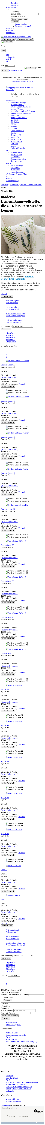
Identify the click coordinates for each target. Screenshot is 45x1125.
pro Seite (4, 346)
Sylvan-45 (5, 725)
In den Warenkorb (8, 386)
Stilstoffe (14, 126)
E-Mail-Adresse (7, 1010)
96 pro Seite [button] (10, 340)
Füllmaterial (15, 168)
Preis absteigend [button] (12, 303)
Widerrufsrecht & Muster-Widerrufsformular (22, 1082)
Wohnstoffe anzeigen (19, 102)
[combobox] (7, 296)
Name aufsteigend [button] (12, 307)
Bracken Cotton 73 (8, 473)
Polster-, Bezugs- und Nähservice (18, 1089)
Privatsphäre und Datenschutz (17, 1084)
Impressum (15, 5)
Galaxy (13, 146)
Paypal (8, 1037)
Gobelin (14, 128)
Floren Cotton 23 (7, 545)
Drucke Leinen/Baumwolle (21, 107)
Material (9, 59)
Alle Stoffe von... (17, 105)
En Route (14, 144)
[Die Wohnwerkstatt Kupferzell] (16, 37)
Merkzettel (10, 28)
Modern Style (16, 139)
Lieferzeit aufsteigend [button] (14, 320)
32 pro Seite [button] (10, 335)
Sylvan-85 (5, 834)
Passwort (14, 16)
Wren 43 (4, 899)
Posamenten (15, 170)
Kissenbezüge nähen (18, 159)
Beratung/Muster (22, 174)
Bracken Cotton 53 (8, 437)
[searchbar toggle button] (7, 42)
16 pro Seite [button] (10, 333)
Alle (7, 55)
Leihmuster (10, 1091)
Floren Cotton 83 (7, 653)
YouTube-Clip (11, 1039)
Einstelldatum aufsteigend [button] (15, 314)
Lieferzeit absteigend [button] (13, 322)
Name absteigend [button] (12, 309)
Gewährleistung (12, 1078)
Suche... (39, 68)
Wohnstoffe (10, 57)
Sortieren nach (6, 326)
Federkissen (15, 157)
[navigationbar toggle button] (8, 39)
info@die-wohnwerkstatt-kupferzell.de (22, 81)
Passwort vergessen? (23, 26)
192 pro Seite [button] (11, 342)
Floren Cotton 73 (7, 617)
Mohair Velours (16, 115)
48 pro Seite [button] (10, 337)
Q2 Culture (15, 122)
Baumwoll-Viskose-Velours (21, 113)
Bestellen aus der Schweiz (16, 1035)
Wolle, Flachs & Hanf (19, 118)
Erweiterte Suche (15, 70)
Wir (7, 174)
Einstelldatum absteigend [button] (15, 316)
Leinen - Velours (17, 109)
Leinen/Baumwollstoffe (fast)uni (23, 111)
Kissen (8, 61)
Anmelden (7, 1000)
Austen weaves (16, 142)
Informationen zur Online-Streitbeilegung (21, 1041)
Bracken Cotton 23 (8, 365)
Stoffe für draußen (17, 131)
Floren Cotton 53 (7, 581)
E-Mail (13, 14)
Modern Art (15, 137)
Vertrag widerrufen (13, 1099)
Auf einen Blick (12, 1033)
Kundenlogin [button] (11, 7)
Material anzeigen (17, 165)
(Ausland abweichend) (9, 377)
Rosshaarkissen (16, 155)
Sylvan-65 (5, 798)
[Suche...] (30, 68)
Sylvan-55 (5, 761)
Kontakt (12, 174)
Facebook (9, 1076)
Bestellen (14, 3)
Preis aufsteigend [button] (12, 300)
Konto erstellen (21, 24)
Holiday (14, 133)
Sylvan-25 (5, 689)
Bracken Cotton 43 (8, 401)
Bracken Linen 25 (8, 509)
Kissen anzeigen (17, 152)
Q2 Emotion (15, 124)
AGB (8, 1080)
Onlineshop (5, 1105)
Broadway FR (16, 135)
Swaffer (26, 361)
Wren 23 (4, 870)
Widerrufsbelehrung (13, 1101)
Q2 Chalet (14, 120)
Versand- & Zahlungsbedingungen (19, 1087)
